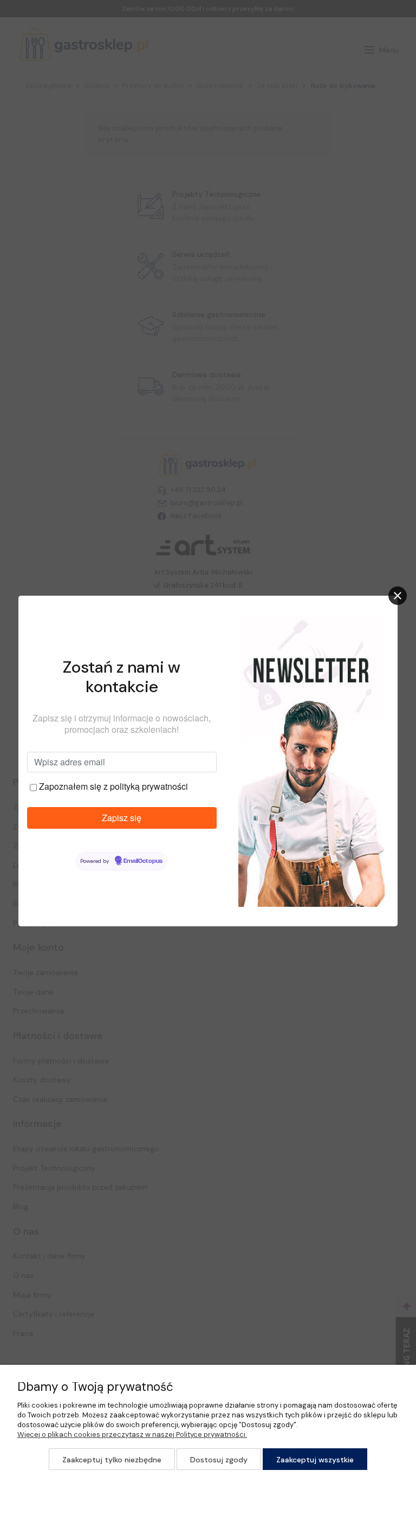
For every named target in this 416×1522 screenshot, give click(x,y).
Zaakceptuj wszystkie (315, 1460)
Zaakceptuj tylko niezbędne (111, 1460)
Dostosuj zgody (219, 1460)
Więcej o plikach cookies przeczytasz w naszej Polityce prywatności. (132, 1434)
